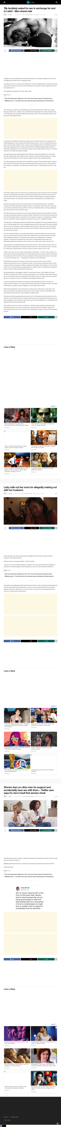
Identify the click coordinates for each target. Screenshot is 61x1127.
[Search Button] (56, 2)
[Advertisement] (30, 64)
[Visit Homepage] (30, 2)
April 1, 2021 (17, 493)
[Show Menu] (4, 2)
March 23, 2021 (18, 796)
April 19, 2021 (18, 14)
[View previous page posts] (29, 105)
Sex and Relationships (28, 14)
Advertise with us (14, 1117)
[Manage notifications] (57, 1124)
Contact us (6, 1117)
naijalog (10, 14)
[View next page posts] (32, 105)
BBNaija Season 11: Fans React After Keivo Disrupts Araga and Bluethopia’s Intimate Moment (29, 101)
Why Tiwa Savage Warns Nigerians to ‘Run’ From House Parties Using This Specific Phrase (28, 98)
